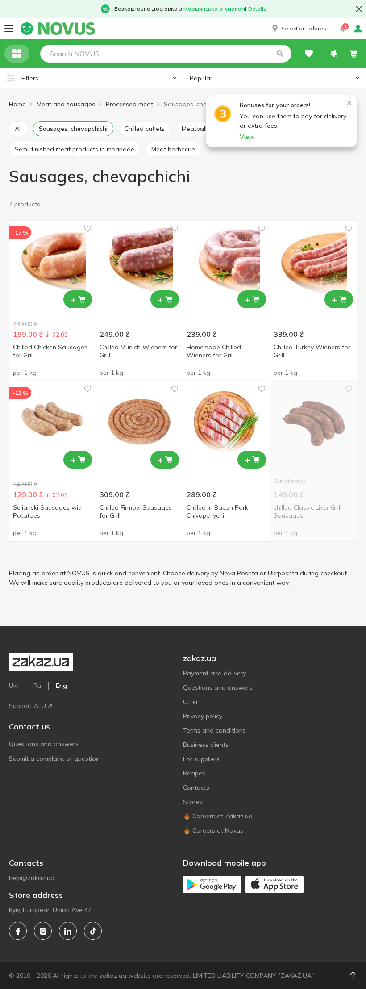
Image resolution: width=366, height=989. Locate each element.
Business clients (206, 745)
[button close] (359, 9)
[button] (299, 29)
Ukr (14, 686)
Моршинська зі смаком (214, 8)
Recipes (194, 773)
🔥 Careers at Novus (213, 830)
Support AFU (27, 706)
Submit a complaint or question (54, 758)
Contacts (196, 788)
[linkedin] (68, 931)
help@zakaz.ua (31, 878)
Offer (190, 702)
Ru (37, 686)
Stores (192, 802)
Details (257, 8)
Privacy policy (202, 716)
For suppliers (201, 759)
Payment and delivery (214, 673)
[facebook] (18, 931)
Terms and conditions (214, 730)
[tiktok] (93, 931)
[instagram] (43, 931)
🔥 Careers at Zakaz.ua (218, 816)
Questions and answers (44, 744)
